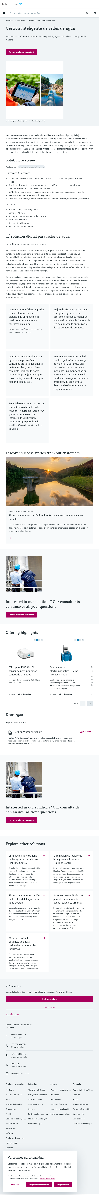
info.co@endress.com (19, 1073)
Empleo (76, 1099)
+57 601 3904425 (18, 1034)
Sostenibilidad (79, 1119)
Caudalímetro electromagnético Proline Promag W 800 (64, 671)
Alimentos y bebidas (36, 1090)
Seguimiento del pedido (60, 1109)
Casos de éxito (79, 1114)
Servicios (9, 1147)
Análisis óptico (12, 1123)
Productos (10, 1090)
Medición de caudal (14, 1094)
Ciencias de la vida (35, 1104)
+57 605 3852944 (18, 1054)
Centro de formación (58, 1104)
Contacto (76, 1094)
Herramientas (11, 1143)
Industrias (9, 20)
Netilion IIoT (11, 1128)
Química (31, 1109)
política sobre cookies (47, 1178)
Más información (12, 1014)
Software (9, 1133)
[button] (21, 52)
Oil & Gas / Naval (35, 1099)
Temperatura (11, 1109)
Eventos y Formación (81, 1109)
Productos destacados (15, 1138)
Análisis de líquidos (14, 1104)
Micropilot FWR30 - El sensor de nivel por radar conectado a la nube (23, 671)
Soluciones (21, 20)
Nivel (8, 1099)
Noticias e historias (80, 1104)
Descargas (54, 1094)
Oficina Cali (15, 1063)
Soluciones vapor (35, 1123)
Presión (9, 1114)
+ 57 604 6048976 (18, 1044)
